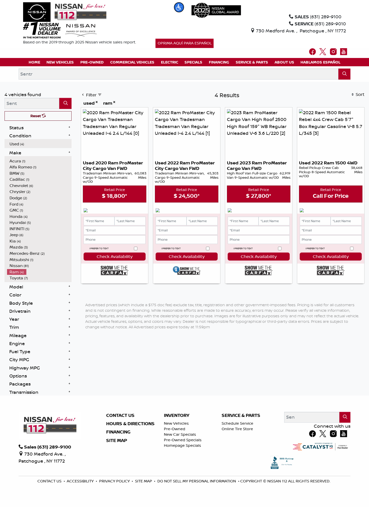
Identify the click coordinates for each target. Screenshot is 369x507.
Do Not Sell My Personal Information (197, 481)
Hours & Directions (130, 423)
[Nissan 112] (64, 11)
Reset (36, 115)
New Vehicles (176, 423)
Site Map (116, 440)
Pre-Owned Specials (183, 439)
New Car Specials (180, 434)
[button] (179, 7)
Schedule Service (237, 423)
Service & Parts (241, 415)
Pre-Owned (174, 428)
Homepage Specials (182, 445)
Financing (118, 431)
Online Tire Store (237, 428)
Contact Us (120, 415)
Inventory (176, 415)
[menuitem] (39, 144)
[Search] (344, 74)
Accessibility (81, 481)
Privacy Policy (115, 481)
